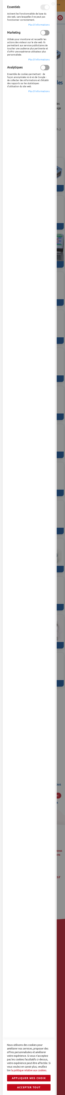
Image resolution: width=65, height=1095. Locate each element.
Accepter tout (29, 1087)
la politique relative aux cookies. (29, 1070)
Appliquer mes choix (29, 1078)
